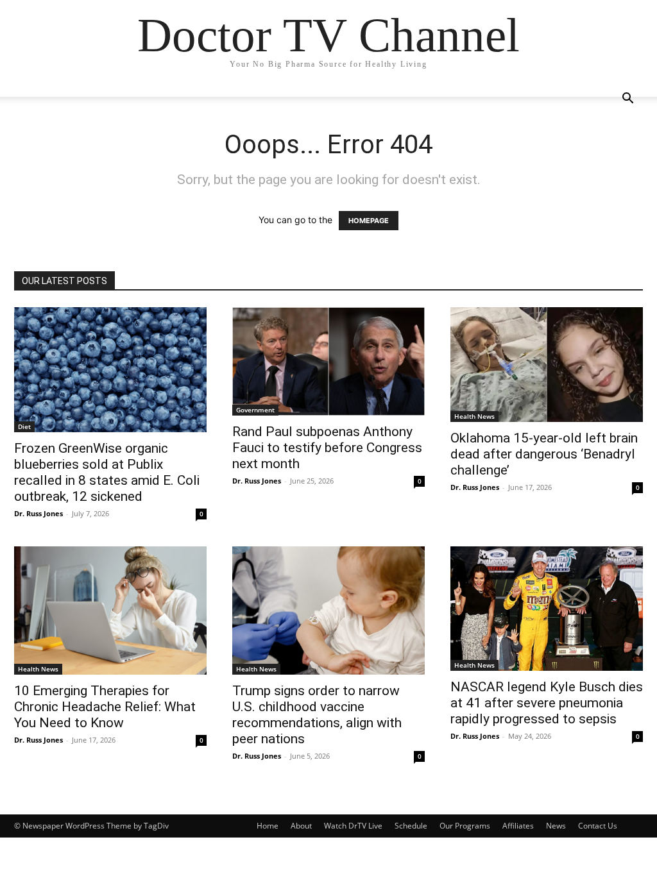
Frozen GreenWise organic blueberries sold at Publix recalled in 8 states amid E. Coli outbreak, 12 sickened (107, 472)
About (301, 825)
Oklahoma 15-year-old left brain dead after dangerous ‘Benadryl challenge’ (544, 454)
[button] (627, 100)
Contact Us (597, 825)
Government (255, 409)
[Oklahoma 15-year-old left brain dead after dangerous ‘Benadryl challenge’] (546, 364)
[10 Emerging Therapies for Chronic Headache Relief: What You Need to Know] (110, 610)
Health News (474, 416)
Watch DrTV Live (353, 825)
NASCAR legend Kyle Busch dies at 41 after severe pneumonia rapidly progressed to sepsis (546, 703)
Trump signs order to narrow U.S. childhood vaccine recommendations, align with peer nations (317, 714)
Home (267, 825)
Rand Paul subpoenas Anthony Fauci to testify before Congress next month (327, 447)
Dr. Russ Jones (38, 513)
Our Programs (464, 825)
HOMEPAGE (368, 220)
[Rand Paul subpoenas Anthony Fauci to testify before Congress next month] (328, 361)
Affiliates (518, 825)
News (556, 825)
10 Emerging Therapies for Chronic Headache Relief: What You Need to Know (105, 706)
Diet (24, 426)
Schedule (411, 825)
